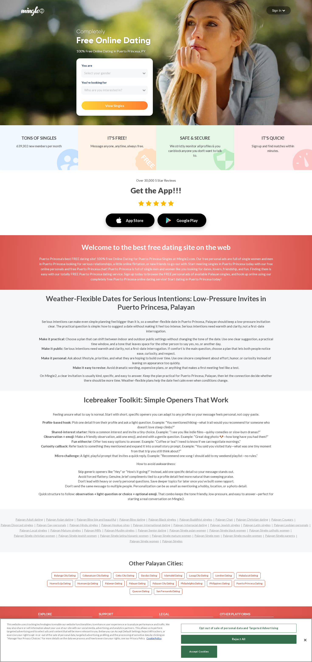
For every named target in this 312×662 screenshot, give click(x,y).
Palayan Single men (207, 535)
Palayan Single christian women (34, 535)
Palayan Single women (144, 541)
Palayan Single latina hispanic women (124, 535)
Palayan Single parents (280, 535)
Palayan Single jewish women (77, 535)
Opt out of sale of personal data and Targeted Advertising (238, 628)
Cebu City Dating (125, 575)
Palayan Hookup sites (115, 525)
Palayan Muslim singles (119, 530)
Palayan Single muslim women (242, 535)
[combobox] (114, 73)
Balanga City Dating (65, 575)
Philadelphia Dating (191, 583)
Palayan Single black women (227, 530)
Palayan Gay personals (51, 525)
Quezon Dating (140, 591)
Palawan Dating (113, 583)
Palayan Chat (224, 519)
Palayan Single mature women (171, 535)
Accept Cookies (199, 651)
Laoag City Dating (198, 575)
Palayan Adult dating (29, 519)
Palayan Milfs (92, 530)
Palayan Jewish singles (225, 525)
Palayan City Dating (163, 583)
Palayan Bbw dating (132, 519)
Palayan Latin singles (257, 525)
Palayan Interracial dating (190, 525)
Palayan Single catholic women (269, 530)
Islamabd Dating (173, 575)
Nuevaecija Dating (87, 583)
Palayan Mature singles (65, 530)
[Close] (305, 640)
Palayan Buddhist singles (195, 519)
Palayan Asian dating (59, 519)
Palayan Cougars (282, 519)
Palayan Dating (137, 583)
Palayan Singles (172, 541)
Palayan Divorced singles (17, 525)
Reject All (238, 639)
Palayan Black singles (162, 519)
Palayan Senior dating (152, 530)
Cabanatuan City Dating (95, 575)
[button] (278, 10)
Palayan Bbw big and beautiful (96, 519)
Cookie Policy (154, 638)
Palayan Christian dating (252, 519)
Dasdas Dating (149, 575)
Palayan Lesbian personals (291, 525)
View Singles (114, 106)
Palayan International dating (151, 525)
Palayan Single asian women (187, 530)
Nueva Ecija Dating (60, 583)
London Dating (223, 575)
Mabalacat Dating (248, 575)
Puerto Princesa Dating (249, 583)
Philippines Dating (219, 583)
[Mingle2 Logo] (32, 11)
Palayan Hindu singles (83, 525)
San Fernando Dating (168, 591)
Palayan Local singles (33, 530)
